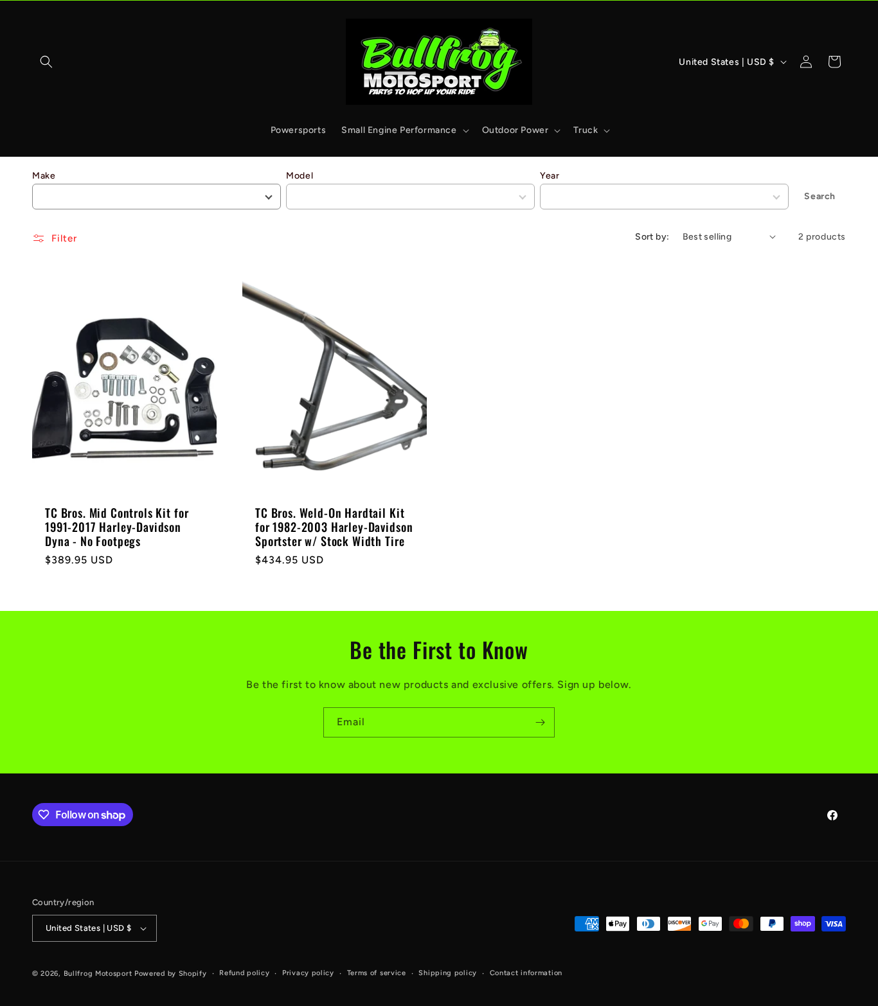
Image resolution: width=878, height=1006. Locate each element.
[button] (46, 62)
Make (43, 175)
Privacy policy (308, 973)
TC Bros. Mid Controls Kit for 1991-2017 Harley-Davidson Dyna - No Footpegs (116, 527)
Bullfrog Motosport (98, 973)
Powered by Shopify (170, 973)
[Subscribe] (540, 722)
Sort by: (652, 236)
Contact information (526, 973)
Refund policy (244, 973)
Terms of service (376, 973)
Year (549, 175)
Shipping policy (447, 973)
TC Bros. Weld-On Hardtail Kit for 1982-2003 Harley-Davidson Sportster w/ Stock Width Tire (334, 527)
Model (299, 175)
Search (820, 196)
